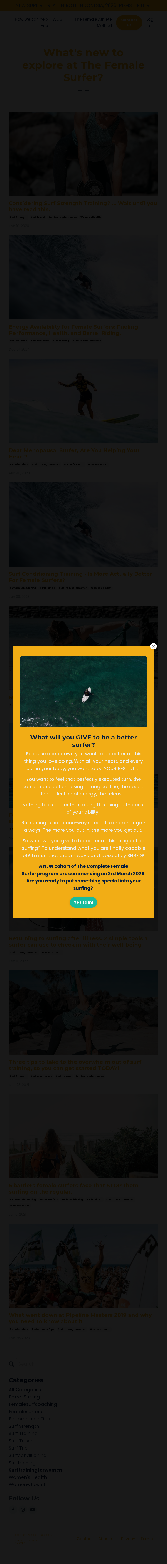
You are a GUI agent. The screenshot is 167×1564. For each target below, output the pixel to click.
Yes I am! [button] (83, 902)
